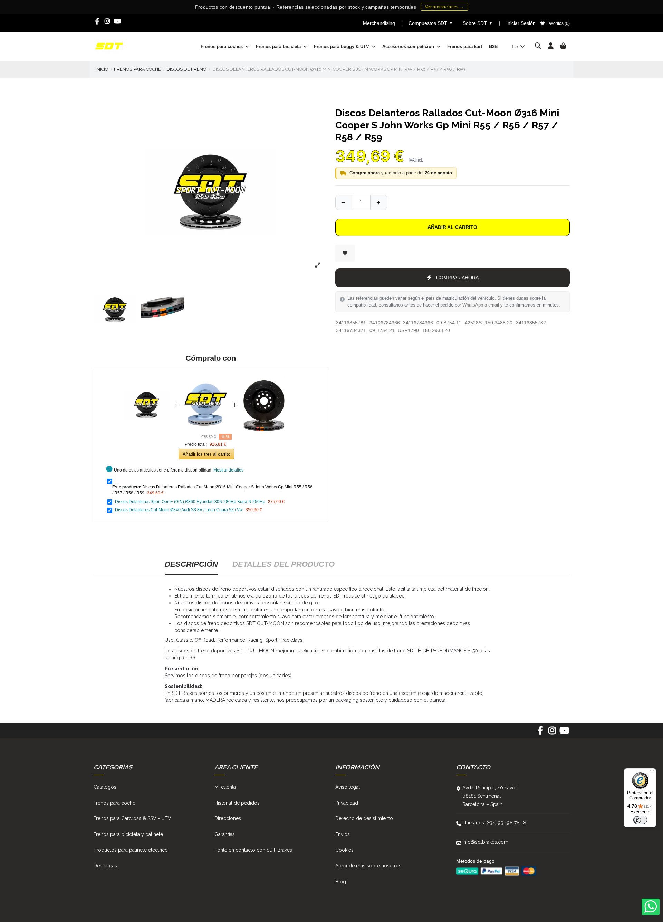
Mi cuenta (225, 787)
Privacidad (346, 803)
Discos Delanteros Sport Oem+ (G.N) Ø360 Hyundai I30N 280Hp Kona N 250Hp (190, 501)
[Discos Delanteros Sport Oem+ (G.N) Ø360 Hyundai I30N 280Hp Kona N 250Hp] (205, 378)
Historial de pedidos (237, 803)
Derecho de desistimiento (364, 818)
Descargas (105, 865)
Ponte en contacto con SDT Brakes (253, 850)
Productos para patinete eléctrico (131, 850)
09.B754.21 (382, 330)
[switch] (640, 820)
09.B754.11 (448, 323)
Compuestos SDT (431, 23)
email (493, 305)
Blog (340, 881)
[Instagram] (108, 21)
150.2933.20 (436, 330)
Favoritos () (557, 23)
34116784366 (418, 323)
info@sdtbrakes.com (485, 842)
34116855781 (351, 323)
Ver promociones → (444, 6)
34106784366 (384, 323)
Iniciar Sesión (521, 23)
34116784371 (351, 330)
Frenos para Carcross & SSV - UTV (132, 818)
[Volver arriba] (378, 202)
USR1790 (408, 330)
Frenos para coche (114, 803)
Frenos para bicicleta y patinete (128, 834)
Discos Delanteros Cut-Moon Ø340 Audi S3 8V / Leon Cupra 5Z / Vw (179, 509)
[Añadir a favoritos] (345, 253)
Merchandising (379, 23)
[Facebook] (98, 21)
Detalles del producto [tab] (283, 564)
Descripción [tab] (191, 564)
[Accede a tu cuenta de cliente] (551, 46)
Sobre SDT (478, 23)
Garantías (224, 834)
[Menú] (652, 772)
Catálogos (105, 787)
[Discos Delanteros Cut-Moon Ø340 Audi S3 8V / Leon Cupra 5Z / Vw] (264, 378)
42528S (473, 323)
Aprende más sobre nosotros (368, 865)
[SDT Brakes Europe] (109, 46)
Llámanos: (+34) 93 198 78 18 (494, 822)
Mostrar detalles (228, 470)
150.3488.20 (498, 323)
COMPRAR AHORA (457, 277)
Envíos (342, 834)
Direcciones (227, 818)
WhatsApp (472, 305)
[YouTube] (118, 21)
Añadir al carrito (452, 227)
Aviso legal (347, 787)
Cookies (344, 850)
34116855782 (531, 323)
